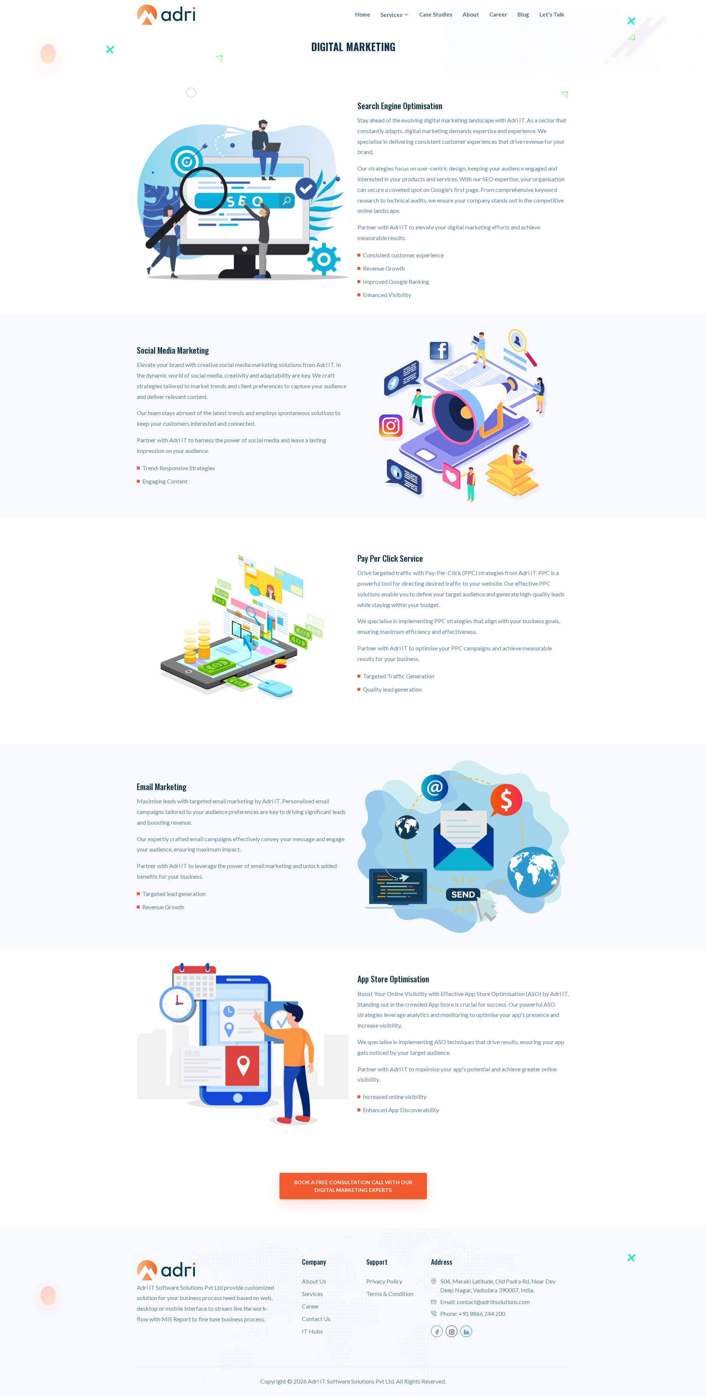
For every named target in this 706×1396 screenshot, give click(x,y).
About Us (314, 1281)
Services (391, 14)
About (471, 14)
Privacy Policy (384, 1281)
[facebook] (437, 1331)
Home (362, 14)
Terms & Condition (389, 1293)
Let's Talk (551, 14)
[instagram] (451, 1331)
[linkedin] (466, 1331)
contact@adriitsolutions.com (493, 1301)
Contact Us (316, 1318)
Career (498, 14)
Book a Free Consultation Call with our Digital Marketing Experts (353, 1186)
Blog (523, 14)
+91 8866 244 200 (482, 1313)
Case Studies (435, 14)
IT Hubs (312, 1331)
